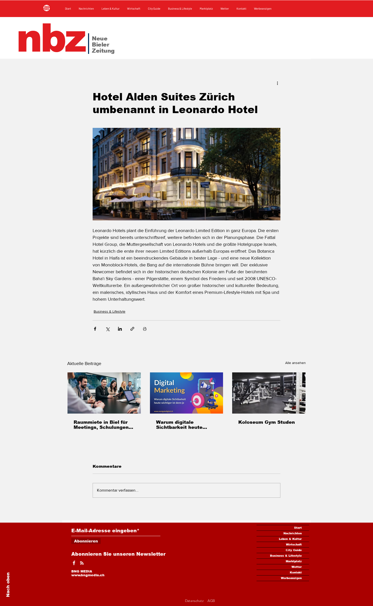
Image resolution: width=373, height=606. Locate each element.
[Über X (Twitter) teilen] (107, 328)
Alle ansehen (295, 363)
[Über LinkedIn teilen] (119, 328)
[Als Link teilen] (132, 328)
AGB (211, 600)
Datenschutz (194, 600)
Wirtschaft (294, 544)
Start (298, 527)
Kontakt (296, 572)
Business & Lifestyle (109, 311)
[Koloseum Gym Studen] (269, 393)
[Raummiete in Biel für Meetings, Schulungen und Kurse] (104, 393)
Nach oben (8, 584)
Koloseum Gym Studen (266, 422)
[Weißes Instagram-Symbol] (82, 563)
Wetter (297, 566)
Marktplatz (294, 561)
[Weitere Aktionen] (277, 83)
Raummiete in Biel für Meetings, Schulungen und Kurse (101, 425)
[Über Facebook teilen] (95, 328)
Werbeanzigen (291, 578)
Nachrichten (292, 533)
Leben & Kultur (290, 538)
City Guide (294, 550)
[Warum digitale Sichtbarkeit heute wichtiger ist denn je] (186, 393)
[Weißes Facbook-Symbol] (74, 563)
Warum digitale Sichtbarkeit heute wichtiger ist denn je (181, 425)
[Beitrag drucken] (144, 328)
